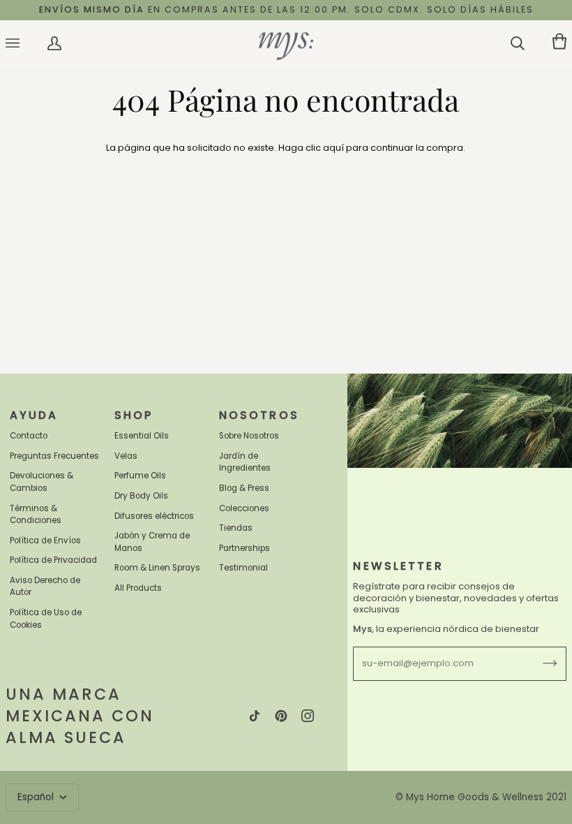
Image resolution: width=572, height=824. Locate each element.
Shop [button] (133, 415)
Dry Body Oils (141, 495)
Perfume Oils (140, 475)
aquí (333, 147)
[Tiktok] (254, 715)
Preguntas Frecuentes (54, 456)
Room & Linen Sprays (157, 567)
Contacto (28, 435)
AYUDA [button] (34, 415)
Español (37, 797)
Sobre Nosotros (249, 435)
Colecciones (244, 508)
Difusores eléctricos (154, 516)
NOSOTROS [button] (259, 415)
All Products (138, 588)
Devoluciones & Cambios (41, 482)
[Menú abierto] (26, 43)
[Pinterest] (281, 715)
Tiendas (236, 528)
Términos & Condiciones (35, 515)
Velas (125, 456)
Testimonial (243, 567)
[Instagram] (307, 715)
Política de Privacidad (53, 560)
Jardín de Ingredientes (245, 462)
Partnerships (244, 548)
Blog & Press (244, 488)
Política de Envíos (45, 540)
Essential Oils (141, 435)
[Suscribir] (538, 663)
